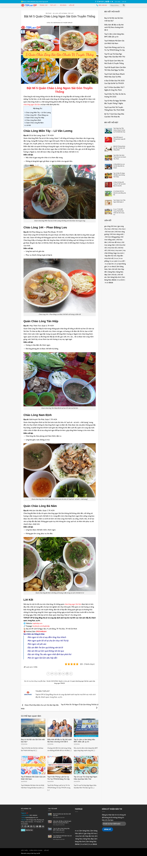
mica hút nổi (112, 248)
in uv (116, 258)
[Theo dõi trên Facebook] (95, 1)
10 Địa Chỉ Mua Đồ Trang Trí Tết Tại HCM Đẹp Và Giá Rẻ (119, 184)
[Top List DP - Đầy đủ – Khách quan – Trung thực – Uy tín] (29, 5)
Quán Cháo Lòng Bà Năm (34, 123)
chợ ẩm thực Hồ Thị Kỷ (58, 640)
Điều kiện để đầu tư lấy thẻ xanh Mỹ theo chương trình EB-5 (59, 740)
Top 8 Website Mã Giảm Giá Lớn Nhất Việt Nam (33, 778)
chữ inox (115, 229)
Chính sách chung (35, 850)
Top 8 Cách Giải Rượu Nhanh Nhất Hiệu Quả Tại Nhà (114, 75)
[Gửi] (124, 5)
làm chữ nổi (113, 269)
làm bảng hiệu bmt (114, 277)
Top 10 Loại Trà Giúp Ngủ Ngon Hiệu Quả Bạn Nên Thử (85, 778)
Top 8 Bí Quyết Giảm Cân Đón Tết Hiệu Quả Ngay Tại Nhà (115, 68)
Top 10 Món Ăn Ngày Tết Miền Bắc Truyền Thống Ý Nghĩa (115, 102)
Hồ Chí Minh (63, 13)
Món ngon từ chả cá (36, 637)
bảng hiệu (111, 272)
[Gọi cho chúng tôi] (104, 1)
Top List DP (37, 853)
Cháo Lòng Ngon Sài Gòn (64, 88)
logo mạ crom (119, 253)
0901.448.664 (33, 815)
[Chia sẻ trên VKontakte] (63, 673)
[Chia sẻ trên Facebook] (48, 673)
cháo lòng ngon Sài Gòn (32, 104)
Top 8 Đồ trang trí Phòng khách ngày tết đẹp (119, 139)
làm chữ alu (112, 275)
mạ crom (119, 250)
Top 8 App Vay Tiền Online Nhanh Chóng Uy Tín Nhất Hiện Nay (119, 130)
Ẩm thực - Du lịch (52, 13)
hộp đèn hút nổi (110, 256)
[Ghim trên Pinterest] (59, 673)
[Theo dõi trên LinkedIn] (108, 1)
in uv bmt (120, 280)
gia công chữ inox (110, 226)
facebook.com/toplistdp (41, 626)
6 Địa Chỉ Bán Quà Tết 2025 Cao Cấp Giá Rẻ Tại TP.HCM (114, 82)
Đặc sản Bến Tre (34, 647)
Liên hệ (124, 1)
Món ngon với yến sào (37, 644)
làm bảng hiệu (85, 831)
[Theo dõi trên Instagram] (98, 1)
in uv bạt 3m (109, 264)
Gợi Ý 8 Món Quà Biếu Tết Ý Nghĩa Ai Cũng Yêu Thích (114, 88)
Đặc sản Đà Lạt (34, 651)
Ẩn (41, 108)
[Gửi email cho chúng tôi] (102, 1)
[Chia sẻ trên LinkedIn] (67, 673)
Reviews (63, 5)
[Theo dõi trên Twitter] (100, 1)
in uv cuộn (113, 261)
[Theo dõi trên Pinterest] (106, 1)
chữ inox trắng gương (112, 237)
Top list (53, 5)
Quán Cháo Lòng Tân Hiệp (34, 118)
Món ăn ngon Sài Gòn (37, 658)
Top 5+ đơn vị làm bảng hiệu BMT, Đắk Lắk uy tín (84, 740)
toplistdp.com (37, 623)
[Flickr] (110, 1)
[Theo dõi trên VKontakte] (112, 1)
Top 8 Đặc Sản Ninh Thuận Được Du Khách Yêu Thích (119, 157)
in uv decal (112, 266)
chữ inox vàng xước (116, 234)
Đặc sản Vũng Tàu (35, 654)
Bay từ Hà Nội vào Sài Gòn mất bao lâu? (33, 740)
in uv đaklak (109, 283)
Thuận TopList (67, 22)
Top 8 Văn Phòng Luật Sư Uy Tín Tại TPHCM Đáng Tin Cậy (58, 778)
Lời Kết (28, 125)
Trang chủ (43, 5)
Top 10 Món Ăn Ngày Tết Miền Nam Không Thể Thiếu (119, 175)
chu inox (122, 229)
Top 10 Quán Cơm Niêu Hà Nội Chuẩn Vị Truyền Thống (114, 62)
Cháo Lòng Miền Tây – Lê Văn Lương (38, 112)
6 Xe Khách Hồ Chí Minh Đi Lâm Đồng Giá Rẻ (119, 193)
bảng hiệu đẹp (89, 839)
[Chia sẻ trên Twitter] (52, 673)
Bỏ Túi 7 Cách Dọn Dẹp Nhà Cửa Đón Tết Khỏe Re (114, 115)
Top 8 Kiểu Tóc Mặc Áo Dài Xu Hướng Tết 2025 (115, 95)
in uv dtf (121, 261)
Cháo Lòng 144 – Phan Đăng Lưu (36, 115)
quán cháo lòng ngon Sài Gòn (80, 681)
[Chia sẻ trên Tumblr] (71, 673)
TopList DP (45, 1)
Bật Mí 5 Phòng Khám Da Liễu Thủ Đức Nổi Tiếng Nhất (119, 148)
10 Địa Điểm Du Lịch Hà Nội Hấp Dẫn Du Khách (119, 166)
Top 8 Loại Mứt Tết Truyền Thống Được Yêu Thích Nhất (114, 108)
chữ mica (111, 250)
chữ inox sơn (109, 232)
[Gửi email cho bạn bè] (56, 673)
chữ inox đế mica (114, 242)
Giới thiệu (117, 1)
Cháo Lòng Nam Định (33, 120)
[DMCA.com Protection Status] (27, 830)
